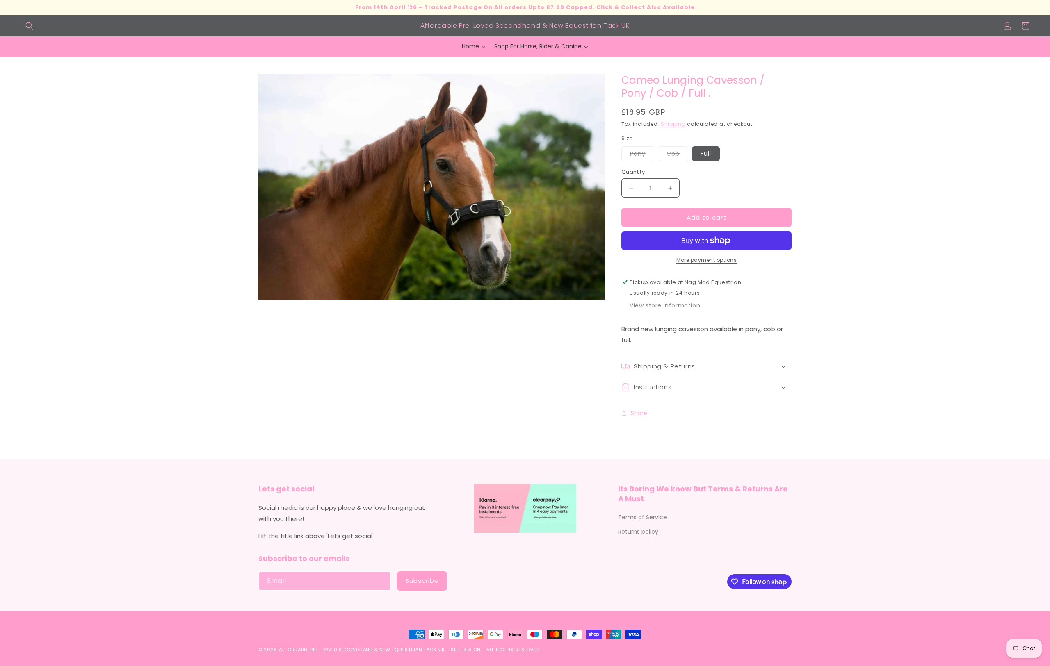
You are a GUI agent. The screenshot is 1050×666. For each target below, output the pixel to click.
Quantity (633, 172)
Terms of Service (642, 517)
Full (706, 154)
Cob (677, 155)
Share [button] (639, 413)
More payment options (706, 260)
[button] (30, 26)
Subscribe (422, 580)
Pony (642, 155)
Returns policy (638, 531)
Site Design (466, 649)
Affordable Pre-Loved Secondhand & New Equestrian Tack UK (362, 649)
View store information (665, 305)
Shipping (673, 123)
